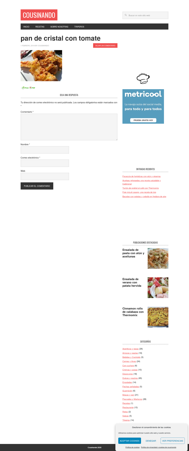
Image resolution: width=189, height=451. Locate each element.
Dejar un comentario (105, 45)
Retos (125, 411)
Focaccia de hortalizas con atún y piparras (141, 176)
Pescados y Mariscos (132, 399)
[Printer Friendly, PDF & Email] (28, 87)
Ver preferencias (172, 440)
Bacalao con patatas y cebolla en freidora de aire (144, 196)
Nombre (25, 144)
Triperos (126, 420)
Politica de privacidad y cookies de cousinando (158, 447)
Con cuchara (128, 365)
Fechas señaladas (130, 386)
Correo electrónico (30, 157)
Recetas (126, 403)
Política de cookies (132, 447)
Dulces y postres (130, 378)
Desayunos (127, 373)
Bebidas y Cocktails (131, 357)
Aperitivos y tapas (130, 348)
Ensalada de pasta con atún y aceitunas (133, 253)
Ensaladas (127, 382)
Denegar (151, 440)
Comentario (27, 111)
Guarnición (127, 390)
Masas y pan (128, 394)
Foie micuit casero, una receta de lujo (139, 192)
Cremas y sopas (130, 369)
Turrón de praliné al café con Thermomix (140, 188)
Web (23, 170)
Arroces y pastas (130, 352)
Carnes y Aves (129, 361)
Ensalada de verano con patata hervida (131, 282)
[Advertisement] (145, 51)
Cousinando (39, 15)
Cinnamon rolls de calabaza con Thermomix (133, 311)
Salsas (125, 415)
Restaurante (128, 407)
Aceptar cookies (129, 440)
